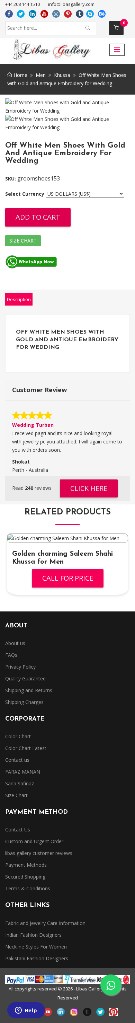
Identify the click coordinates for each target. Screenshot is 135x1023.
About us (15, 643)
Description (19, 299)
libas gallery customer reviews (38, 853)
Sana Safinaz (19, 783)
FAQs (11, 655)
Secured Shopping (25, 876)
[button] (117, 50)
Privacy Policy (20, 666)
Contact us (17, 760)
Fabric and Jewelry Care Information (45, 923)
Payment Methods (26, 865)
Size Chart (23, 240)
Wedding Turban (33, 425)
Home (19, 75)
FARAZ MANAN (22, 771)
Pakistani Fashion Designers (36, 958)
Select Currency (24, 194)
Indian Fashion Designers (33, 935)
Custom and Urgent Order (34, 841)
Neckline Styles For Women (36, 946)
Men (41, 75)
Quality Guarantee (25, 678)
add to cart (38, 217)
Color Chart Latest (25, 748)
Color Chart (18, 736)
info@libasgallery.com (71, 4)
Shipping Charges (24, 702)
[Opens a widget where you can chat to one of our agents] (26, 1011)
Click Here (88, 488)
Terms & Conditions (27, 888)
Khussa (62, 75)
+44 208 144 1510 (22, 4)
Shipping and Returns (28, 690)
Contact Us (17, 829)
